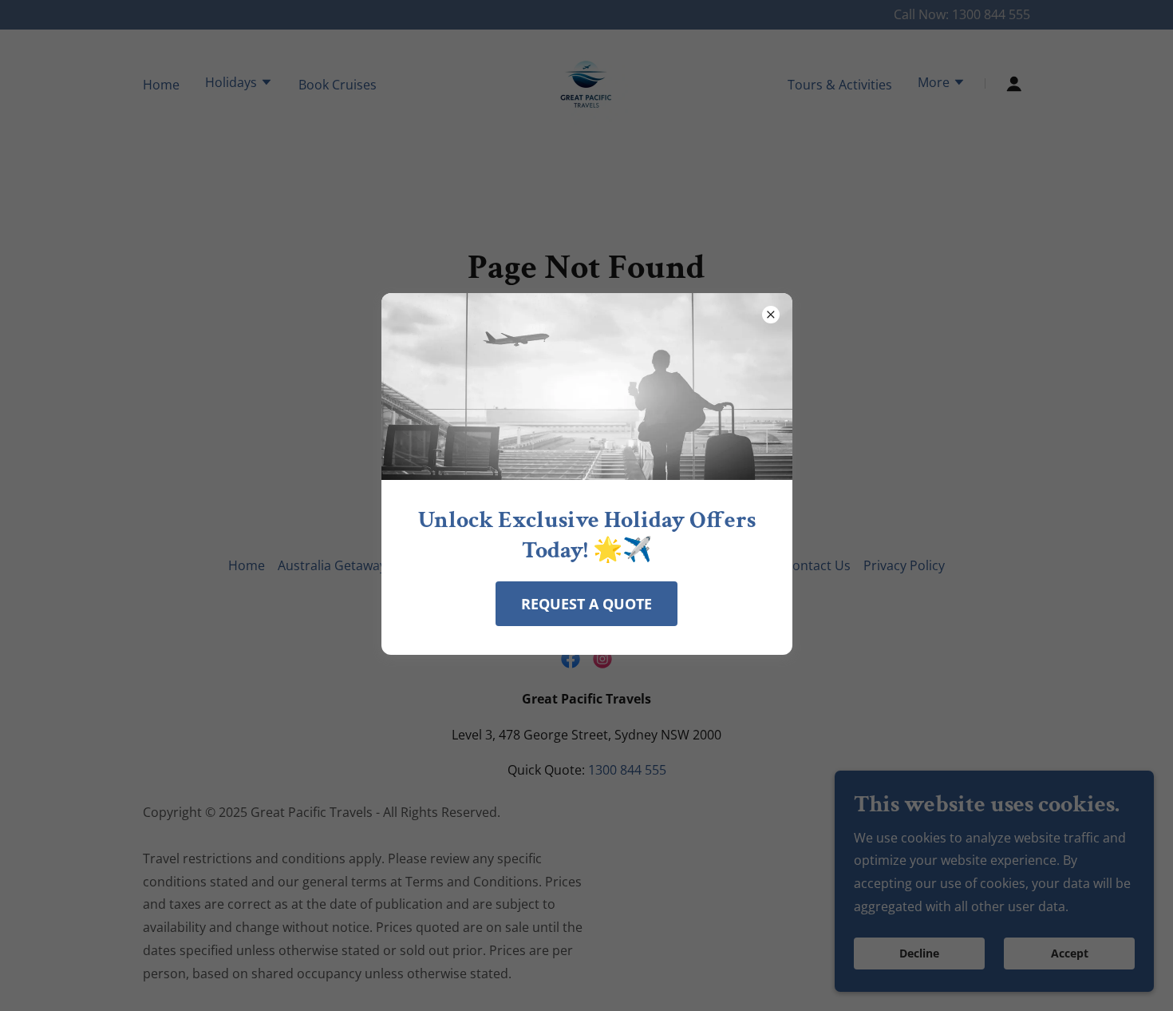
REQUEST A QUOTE (586, 603)
